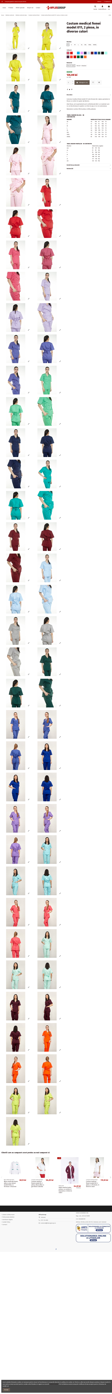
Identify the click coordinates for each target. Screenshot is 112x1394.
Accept (6, 1390)
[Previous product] (109, 15)
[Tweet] (69, 89)
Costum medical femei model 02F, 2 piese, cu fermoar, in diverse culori (92, 1184)
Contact (4, 1224)
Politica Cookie (53, 1384)
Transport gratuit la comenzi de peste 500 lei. (15, 1)
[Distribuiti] (67, 89)
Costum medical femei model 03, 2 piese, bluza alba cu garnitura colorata (37, 1184)
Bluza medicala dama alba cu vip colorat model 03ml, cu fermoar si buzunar (11, 1184)
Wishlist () (108, 1)
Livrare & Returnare (8, 1214)
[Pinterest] (71, 89)
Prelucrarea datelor (8, 1217)
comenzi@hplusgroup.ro (48, 1223)
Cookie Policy (6, 1222)
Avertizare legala (7, 1219)
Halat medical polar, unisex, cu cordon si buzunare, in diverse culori (65, 1190)
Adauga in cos (83, 82)
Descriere (69, 95)
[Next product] (110, 15)
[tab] (89, 95)
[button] (10, 7)
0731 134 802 (44, 1220)
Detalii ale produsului (73, 165)
